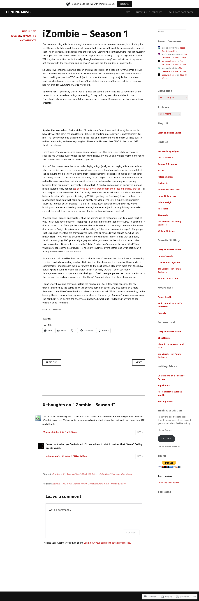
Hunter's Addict (166, 256)
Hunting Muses (18, 12)
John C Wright (165, 202)
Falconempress (165, 177)
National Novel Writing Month (170, 393)
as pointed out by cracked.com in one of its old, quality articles (107, 189)
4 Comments (28, 40)
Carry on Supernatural (169, 133)
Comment (131, 532)
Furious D (163, 183)
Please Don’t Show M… (173, 49)
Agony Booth (164, 297)
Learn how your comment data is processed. (107, 543)
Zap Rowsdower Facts (181, 12)
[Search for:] (172, 32)
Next (139, 362)
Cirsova (46, 432)
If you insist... (166, 438)
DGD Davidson (165, 158)
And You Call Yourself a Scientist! (170, 305)
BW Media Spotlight (168, 151)
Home (127, 12)
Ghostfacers (164, 338)
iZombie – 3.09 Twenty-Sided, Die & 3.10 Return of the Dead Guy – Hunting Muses (92, 474)
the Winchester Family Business (169, 223)
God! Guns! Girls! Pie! (169, 190)
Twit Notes (165, 476)
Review (27, 36)
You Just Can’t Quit (168, 278)
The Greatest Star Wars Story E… (175, 56)
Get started (125, 4)
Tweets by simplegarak (168, 483)
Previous (52, 362)
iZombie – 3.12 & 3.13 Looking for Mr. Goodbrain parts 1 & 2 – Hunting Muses (88, 484)
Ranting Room (165, 401)
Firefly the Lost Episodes (149, 12)
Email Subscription (170, 410)
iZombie (16, 36)
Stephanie (163, 215)
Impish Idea (164, 385)
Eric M (161, 170)
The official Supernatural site (171, 346)
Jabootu (162, 313)
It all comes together (169, 262)
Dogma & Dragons (167, 164)
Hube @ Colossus (167, 196)
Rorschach (163, 209)
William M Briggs (166, 231)
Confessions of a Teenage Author (171, 377)
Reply (140, 432)
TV (34, 36)
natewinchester (53, 456)
